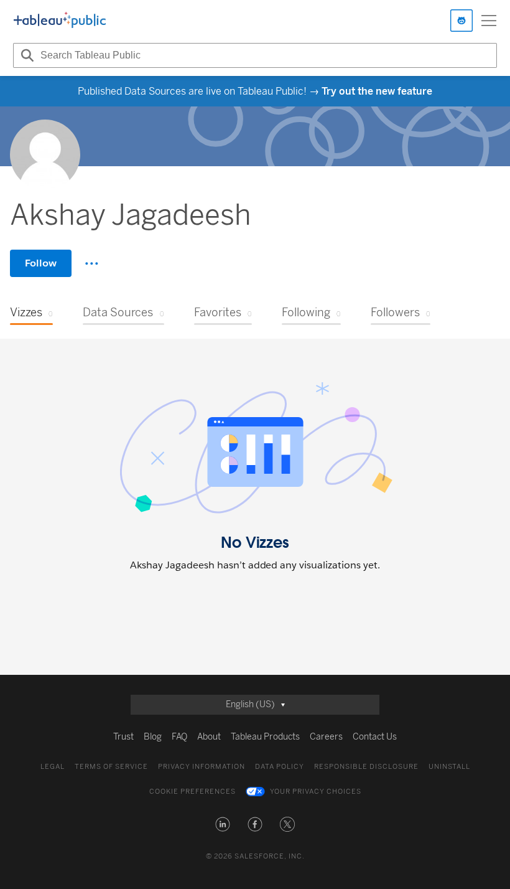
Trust (123, 736)
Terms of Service (111, 767)
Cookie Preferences (192, 792)
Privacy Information (201, 767)
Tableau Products (265, 736)
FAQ (179, 736)
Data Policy (279, 767)
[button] (223, 824)
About (209, 736)
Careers (326, 736)
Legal (52, 767)
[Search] (25, 55)
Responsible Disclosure (366, 767)
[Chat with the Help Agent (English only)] (461, 20)
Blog (153, 736)
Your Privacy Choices (315, 792)
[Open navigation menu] (489, 20)
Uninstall (449, 767)
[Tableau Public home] (60, 20)
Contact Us (375, 736)
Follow (41, 263)
